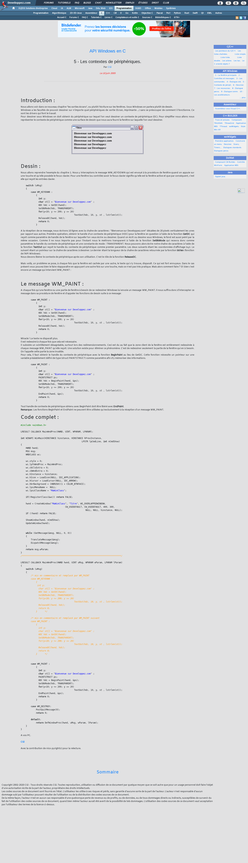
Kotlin (135, 13)
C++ (108, 13)
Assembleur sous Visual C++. (227, 109)
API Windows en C (108, 51)
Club (165, 2)
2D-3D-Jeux (76, 13)
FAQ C (85, 17)
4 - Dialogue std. (233, 82)
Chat (98, 2)
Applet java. (220, 177)
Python (177, 13)
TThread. (223, 126)
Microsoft (79, 8)
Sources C (147, 17)
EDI (111, 8)
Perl (168, 13)
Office (148, 8)
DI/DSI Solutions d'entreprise (33, 8)
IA (62, 8)
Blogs (87, 2)
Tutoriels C (96, 17)
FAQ (76, 2)
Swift (195, 13)
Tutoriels (64, 2)
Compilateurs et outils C (127, 17)
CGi (109, 67)
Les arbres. (226, 61)
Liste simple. (237, 54)
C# (115, 13)
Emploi (129, 2)
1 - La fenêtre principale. (225, 75)
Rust (186, 13)
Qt (202, 13)
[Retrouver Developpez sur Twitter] (240, 17)
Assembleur (91, 13)
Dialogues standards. (232, 147)
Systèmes (171, 8)
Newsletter (113, 2)
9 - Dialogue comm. (229, 91)
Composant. (236, 120)
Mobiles (158, 8)
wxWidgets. (233, 126)
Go (126, 13)
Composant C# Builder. (224, 162)
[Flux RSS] (237, 17)
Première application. (224, 141)
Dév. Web (100, 8)
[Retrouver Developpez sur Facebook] (244, 17)
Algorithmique (59, 13)
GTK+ (177, 17)
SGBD (138, 8)
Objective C (147, 13)
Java (90, 8)
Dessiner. (227, 144)
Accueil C (61, 17)
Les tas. (237, 61)
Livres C (109, 17)
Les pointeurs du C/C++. (225, 51)
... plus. (243, 97)
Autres (218, 13)
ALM (69, 8)
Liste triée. (222, 57)
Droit (155, 2)
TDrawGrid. (228, 123)
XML (209, 13)
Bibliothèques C (163, 17)
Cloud (54, 8)
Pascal (159, 13)
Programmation (124, 8)
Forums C (74, 17)
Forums (48, 2)
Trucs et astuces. (222, 120)
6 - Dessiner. (238, 85)
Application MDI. (231, 165)
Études (143, 2)
